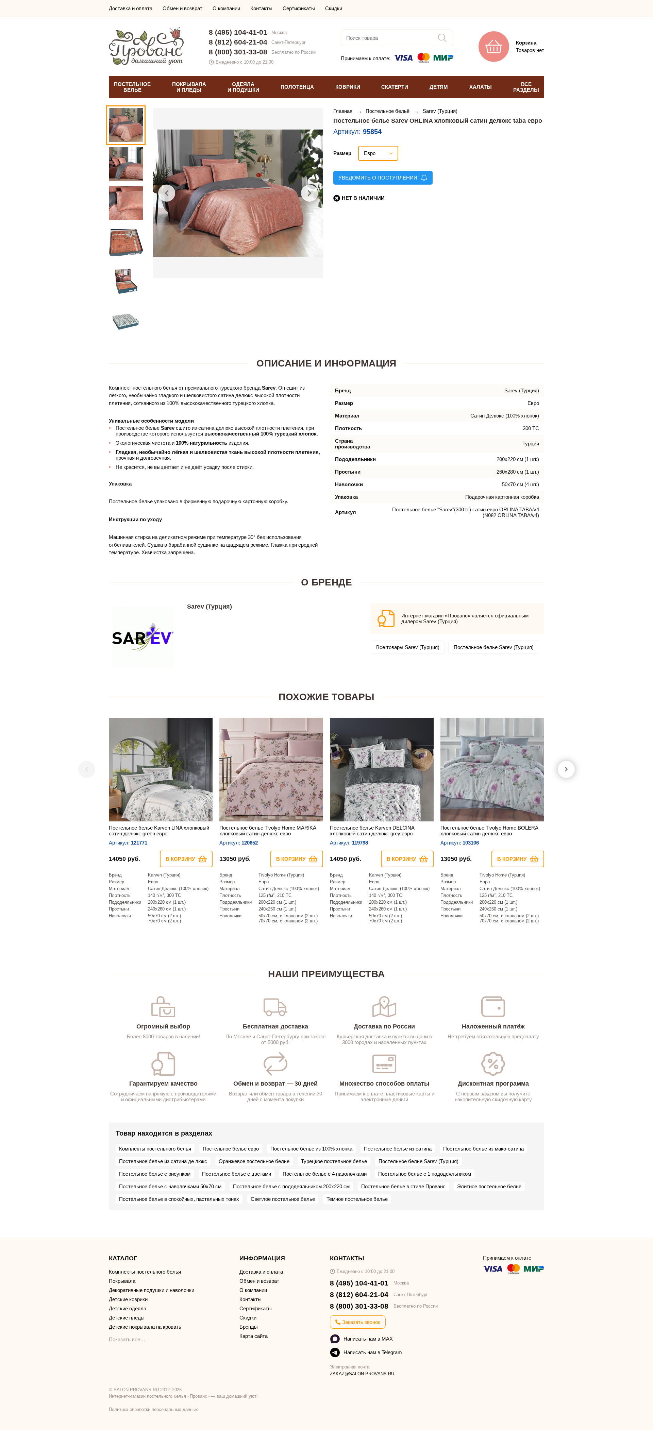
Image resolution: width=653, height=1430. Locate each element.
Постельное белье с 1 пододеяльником (424, 1174)
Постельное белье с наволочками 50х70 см (170, 1186)
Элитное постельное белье (489, 1186)
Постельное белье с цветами (236, 1174)
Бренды (248, 1327)
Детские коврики (128, 1299)
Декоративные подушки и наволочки (151, 1290)
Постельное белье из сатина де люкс (163, 1161)
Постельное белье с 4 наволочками (325, 1174)
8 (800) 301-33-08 (238, 52)
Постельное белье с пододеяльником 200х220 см (291, 1186)
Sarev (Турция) (440, 111)
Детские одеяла (127, 1308)
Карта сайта (253, 1336)
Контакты (261, 8)
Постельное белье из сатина (398, 1149)
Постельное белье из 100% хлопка (311, 1149)
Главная (343, 111)
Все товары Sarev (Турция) (407, 647)
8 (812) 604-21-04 (238, 42)
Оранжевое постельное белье (254, 1161)
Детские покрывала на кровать (145, 1327)
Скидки (333, 8)
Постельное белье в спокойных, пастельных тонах (179, 1199)
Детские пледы (127, 1318)
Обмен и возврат (182, 8)
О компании (226, 8)
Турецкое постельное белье (334, 1161)
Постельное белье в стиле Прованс (403, 1186)
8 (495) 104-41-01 (238, 32)
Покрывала (122, 1281)
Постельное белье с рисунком (154, 1174)
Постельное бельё (388, 111)
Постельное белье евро (231, 1149)
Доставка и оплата (130, 8)
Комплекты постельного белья (155, 1149)
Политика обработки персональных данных (153, 1409)
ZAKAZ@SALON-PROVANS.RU (362, 1373)
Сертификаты (299, 8)
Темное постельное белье (357, 1199)
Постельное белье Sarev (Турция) (494, 647)
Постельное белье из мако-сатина (483, 1149)
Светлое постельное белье (283, 1199)
